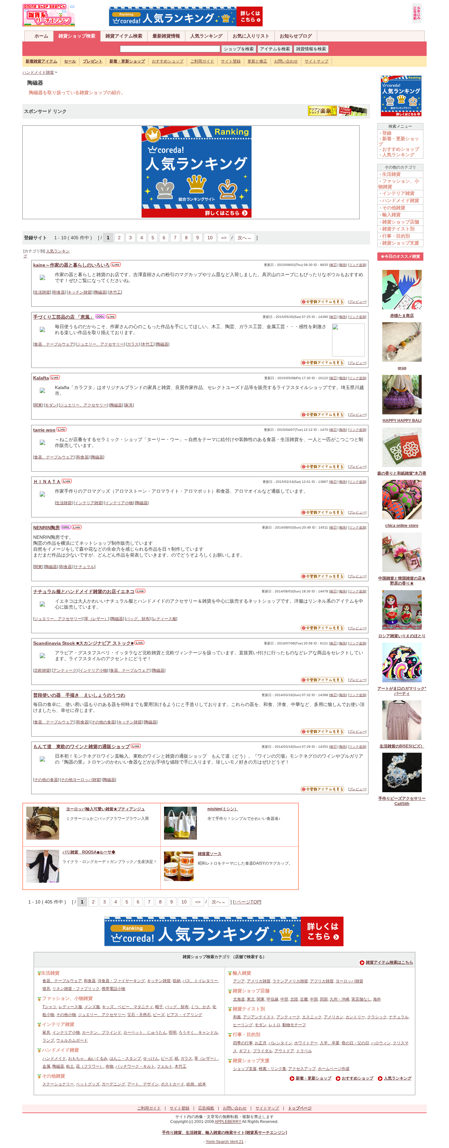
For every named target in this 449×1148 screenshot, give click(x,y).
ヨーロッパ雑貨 (349, 981)
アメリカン (333, 1017)
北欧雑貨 (42, 670)
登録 (386, 133)
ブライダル (262, 1051)
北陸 (294, 999)
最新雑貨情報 (166, 36)
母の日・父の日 (355, 1043)
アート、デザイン (143, 1084)
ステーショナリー (58, 1084)
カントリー (355, 1017)
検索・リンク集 (272, 1068)
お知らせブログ (296, 36)
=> (223, 237)
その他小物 (66, 1014)
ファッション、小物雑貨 (67, 998)
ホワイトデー (306, 1043)
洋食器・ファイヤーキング (121, 980)
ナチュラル (84, 566)
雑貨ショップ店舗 (400, 221)
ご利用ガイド (202, 61)
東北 (251, 999)
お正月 (261, 1043)
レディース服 (164, 618)
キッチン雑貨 (79, 292)
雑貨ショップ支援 (400, 243)
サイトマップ (316, 61)
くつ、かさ (200, 1006)
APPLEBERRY (228, 1121)
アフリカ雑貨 (322, 981)
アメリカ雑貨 (259, 981)
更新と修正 (257, 61)
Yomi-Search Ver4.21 (225, 1141)
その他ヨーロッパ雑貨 (80, 779)
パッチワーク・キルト (135, 1066)
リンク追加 (357, 265)
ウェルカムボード (72, 1040)
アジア (239, 981)
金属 (46, 1066)
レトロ (274, 1025)
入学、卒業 (330, 1043)
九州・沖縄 (339, 999)
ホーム (41, 36)
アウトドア (284, 1051)
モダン (51, 405)
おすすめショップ (167, 61)
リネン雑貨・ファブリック (76, 988)
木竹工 (115, 292)
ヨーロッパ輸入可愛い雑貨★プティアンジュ (105, 809)
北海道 (239, 999)
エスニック (312, 1017)
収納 (176, 980)
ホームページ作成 (333, 1068)
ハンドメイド (54, 1058)
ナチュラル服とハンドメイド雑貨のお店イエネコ (83, 591)
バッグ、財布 (138, 618)
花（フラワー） (90, 1066)
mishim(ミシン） (222, 809)
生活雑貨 (42, 292)
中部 (284, 999)
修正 (333, 265)
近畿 (304, 999)
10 (210, 237)
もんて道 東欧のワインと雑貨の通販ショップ (81, 746)
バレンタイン (280, 1043)
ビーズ (159, 1014)
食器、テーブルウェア (54, 344)
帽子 (159, 1006)
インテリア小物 (119, 503)
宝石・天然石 (139, 1014)
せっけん (151, 1058)
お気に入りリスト (251, 36)
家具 (129, 405)
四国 (324, 999)
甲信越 (272, 999)
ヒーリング (243, 1025)
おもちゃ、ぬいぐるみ (87, 1058)
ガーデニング (113, 1084)
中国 (314, 999)
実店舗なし (361, 999)
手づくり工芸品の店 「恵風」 (63, 317)
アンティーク (65, 670)
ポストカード (172, 1084)
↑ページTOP (247, 901)
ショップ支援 (245, 1068)
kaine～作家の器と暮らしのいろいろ (71, 265)
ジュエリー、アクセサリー (100, 344)
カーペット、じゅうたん (145, 1032)
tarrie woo (44, 429)
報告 (343, 265)
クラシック (377, 1017)
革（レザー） (96, 618)
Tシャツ (49, 1006)
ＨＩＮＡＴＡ (47, 481)
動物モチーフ (294, 1025)
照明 (173, 1032)
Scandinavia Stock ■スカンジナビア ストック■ (83, 643)
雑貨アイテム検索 (124, 36)
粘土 (70, 1066)
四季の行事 (243, 1043)
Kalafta (41, 377)
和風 (237, 1017)
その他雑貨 (393, 207)
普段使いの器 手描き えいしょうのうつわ (79, 695)
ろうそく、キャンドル (198, 1032)
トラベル (304, 1051)
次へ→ (244, 237)
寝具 (46, 988)
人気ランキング (206, 36)
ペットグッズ (88, 1084)
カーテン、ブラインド (101, 1032)
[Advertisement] (81, 172)
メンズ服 (92, 1006)
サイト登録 (231, 61)
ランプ (48, 1040)
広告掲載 (206, 1108)
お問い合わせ (286, 61)
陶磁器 (100, 292)
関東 (38, 405)
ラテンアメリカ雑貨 (290, 981)
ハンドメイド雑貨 (38, 72)
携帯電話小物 (113, 988)
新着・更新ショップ (313, 1078)
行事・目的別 (396, 236)
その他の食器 (103, 722)
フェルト (165, 1066)
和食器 (59, 292)
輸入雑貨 (391, 214)
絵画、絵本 (196, 1084)
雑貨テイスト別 (398, 228)
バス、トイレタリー (200, 980)
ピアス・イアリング (184, 1014)
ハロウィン (381, 1043)
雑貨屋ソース (210, 853)
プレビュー (357, 301)
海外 (377, 999)
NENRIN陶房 (46, 527)
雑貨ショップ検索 (77, 36)
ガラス (133, 344)
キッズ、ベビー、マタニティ (127, 1006)
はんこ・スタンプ (125, 1058)
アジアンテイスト (258, 1017)
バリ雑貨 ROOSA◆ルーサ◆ (88, 852)
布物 (109, 1066)
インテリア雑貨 (88, 503)
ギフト (245, 1051)
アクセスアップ (302, 1068)
